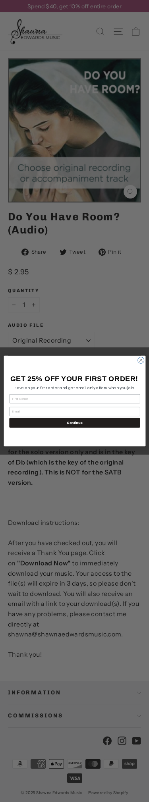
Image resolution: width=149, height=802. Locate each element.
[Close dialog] (140, 360)
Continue (75, 422)
